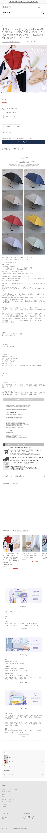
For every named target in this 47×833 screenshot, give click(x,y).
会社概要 (4, 807)
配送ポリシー (5, 797)
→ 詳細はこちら (23, 628)
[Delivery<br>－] (23, 644)
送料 (18, 138)
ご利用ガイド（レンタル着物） (10, 789)
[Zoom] (44, 88)
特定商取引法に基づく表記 (9, 799)
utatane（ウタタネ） (11, 41)
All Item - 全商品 (21, 531)
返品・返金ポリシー (7, 794)
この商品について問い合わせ (12, 149)
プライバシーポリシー (7, 802)
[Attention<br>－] (23, 698)
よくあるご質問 (6, 792)
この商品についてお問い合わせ (13, 476)
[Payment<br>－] (23, 595)
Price (4, 99)
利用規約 (4, 804)
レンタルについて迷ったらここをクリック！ (23, 2)
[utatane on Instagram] (25, 817)
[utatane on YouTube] (29, 817)
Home (3, 25)
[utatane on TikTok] (33, 817)
